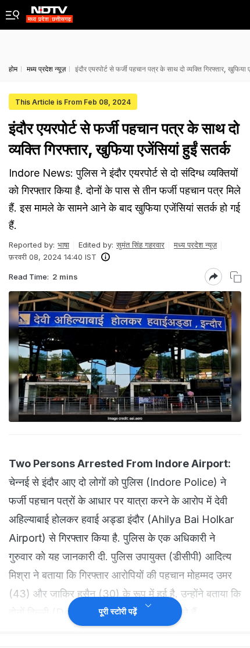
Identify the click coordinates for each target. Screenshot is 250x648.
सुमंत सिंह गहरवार (140, 244)
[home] (49, 11)
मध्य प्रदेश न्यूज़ (195, 244)
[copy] (235, 276)
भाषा (63, 244)
